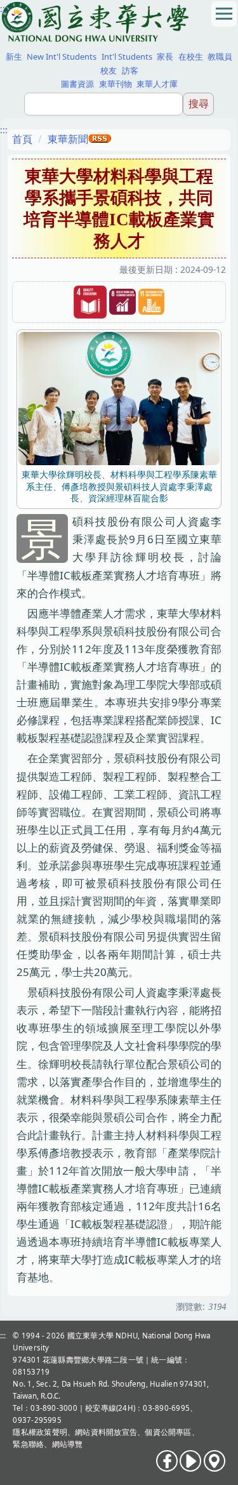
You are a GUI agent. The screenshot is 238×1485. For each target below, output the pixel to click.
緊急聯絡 (28, 1444)
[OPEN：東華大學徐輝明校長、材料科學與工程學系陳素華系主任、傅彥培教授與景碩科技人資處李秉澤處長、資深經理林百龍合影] (118, 398)
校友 (108, 70)
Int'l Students (127, 56)
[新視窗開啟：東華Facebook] (167, 1461)
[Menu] (224, 14)
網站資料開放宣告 (106, 1432)
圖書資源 (77, 83)
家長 (165, 56)
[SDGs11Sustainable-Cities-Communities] (151, 302)
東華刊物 (115, 83)
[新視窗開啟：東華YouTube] (190, 1461)
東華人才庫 (157, 83)
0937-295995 (37, 1420)
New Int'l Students (61, 56)
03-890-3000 (53, 1408)
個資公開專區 (168, 1432)
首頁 (22, 139)
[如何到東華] (214, 1461)
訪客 (130, 70)
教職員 (220, 56)
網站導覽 (67, 1444)
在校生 (190, 56)
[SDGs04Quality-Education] (90, 302)
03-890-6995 (166, 1408)
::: (4, 9)
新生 (14, 56)
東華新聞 (68, 139)
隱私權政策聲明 (40, 1432)
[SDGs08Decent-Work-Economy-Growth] (122, 302)
